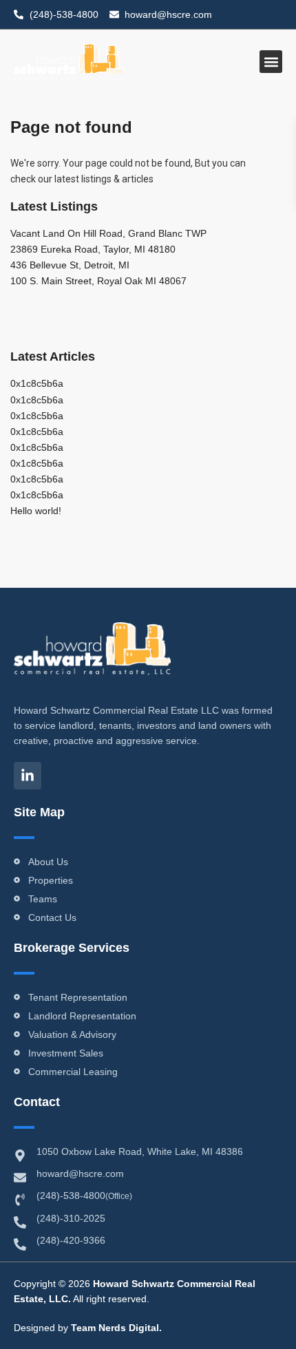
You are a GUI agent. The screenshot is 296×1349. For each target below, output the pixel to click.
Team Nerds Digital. (116, 1327)
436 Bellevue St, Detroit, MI (69, 264)
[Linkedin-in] (27, 775)
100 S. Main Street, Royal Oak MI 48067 (98, 280)
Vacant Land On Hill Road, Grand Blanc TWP (108, 233)
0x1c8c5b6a (36, 383)
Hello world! (35, 510)
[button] (271, 61)
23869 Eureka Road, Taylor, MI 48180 (93, 249)
